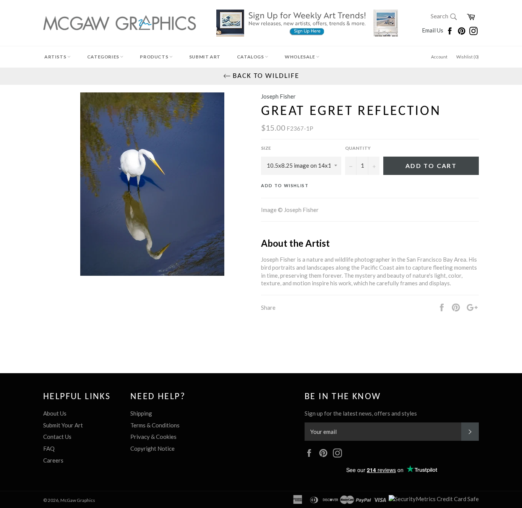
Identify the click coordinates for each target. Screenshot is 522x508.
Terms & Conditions (155, 425)
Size (266, 148)
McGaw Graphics (77, 500)
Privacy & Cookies (153, 436)
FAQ (49, 448)
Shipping (141, 413)
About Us (54, 413)
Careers (53, 460)
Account (439, 56)
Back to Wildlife (265, 76)
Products (154, 57)
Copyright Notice (152, 448)
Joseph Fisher (278, 96)
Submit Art (204, 57)
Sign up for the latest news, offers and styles (361, 413)
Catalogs (251, 57)
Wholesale (300, 57)
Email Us (433, 30)
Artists (55, 57)
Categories (103, 57)
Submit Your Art (63, 425)
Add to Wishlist (285, 185)
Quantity (358, 148)
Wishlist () (467, 56)
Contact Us (57, 436)
